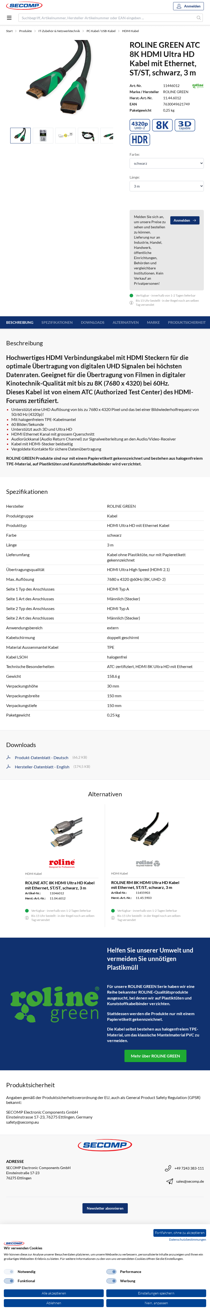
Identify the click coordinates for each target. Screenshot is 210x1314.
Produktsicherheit (187, 322)
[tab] (20, 135)
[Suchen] (199, 18)
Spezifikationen (57, 322)
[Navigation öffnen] (9, 18)
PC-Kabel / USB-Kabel (101, 31)
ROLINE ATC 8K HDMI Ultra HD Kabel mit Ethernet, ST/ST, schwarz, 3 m (59, 885)
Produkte (25, 31)
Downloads (92, 322)
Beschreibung (19, 322)
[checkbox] (9, 1271)
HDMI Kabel (130, 31)
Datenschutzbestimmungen (187, 1239)
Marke (153, 322)
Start (9, 31)
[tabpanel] (61, 82)
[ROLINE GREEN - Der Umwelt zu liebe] (54, 1004)
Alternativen (126, 322)
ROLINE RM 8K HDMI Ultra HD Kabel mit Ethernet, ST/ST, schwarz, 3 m (145, 885)
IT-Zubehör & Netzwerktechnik (59, 31)
